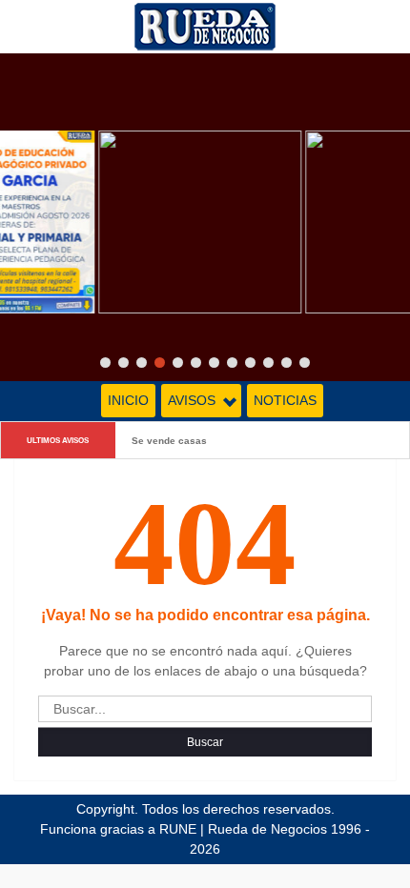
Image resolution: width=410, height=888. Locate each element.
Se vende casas (169, 439)
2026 (205, 849)
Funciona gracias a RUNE (118, 829)
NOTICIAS (285, 400)
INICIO (128, 400)
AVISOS (191, 400)
